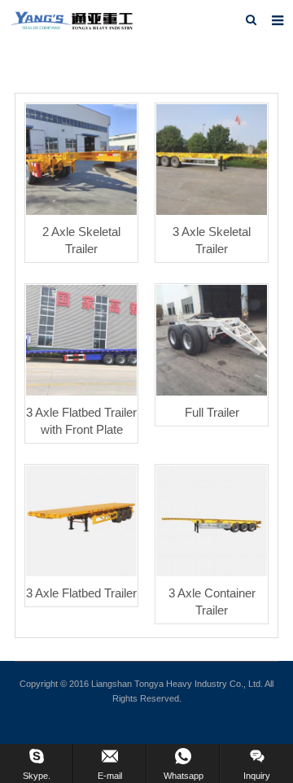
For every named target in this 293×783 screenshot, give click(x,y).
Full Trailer (212, 395)
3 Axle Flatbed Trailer (81, 576)
